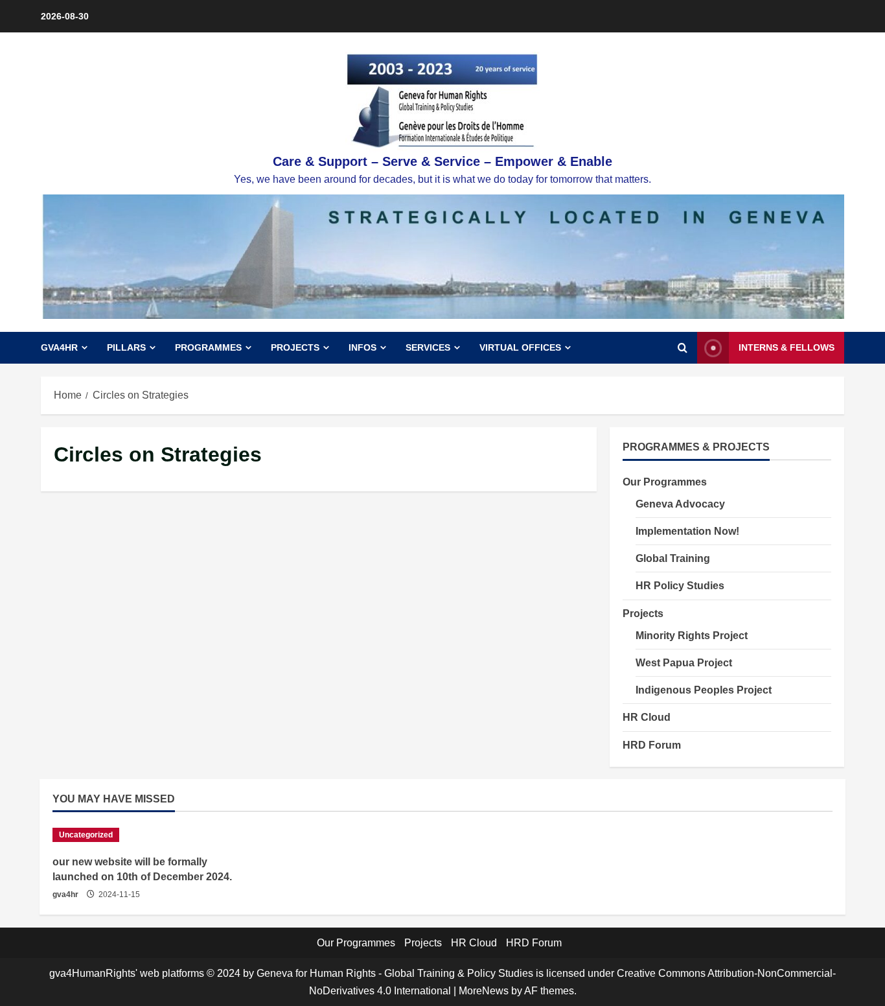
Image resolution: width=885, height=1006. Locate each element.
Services (428, 347)
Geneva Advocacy (680, 503)
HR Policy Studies (680, 585)
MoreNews (484, 990)
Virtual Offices (520, 347)
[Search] (682, 348)
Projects (295, 347)
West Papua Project (684, 662)
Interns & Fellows (786, 347)
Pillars (126, 347)
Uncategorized (86, 834)
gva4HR (59, 347)
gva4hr (65, 894)
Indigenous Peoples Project (704, 689)
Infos (362, 347)
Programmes (208, 347)
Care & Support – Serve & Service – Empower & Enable (442, 161)
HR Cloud (647, 717)
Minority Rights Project (692, 634)
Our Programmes (665, 481)
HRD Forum (652, 744)
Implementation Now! (687, 530)
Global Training (673, 557)
